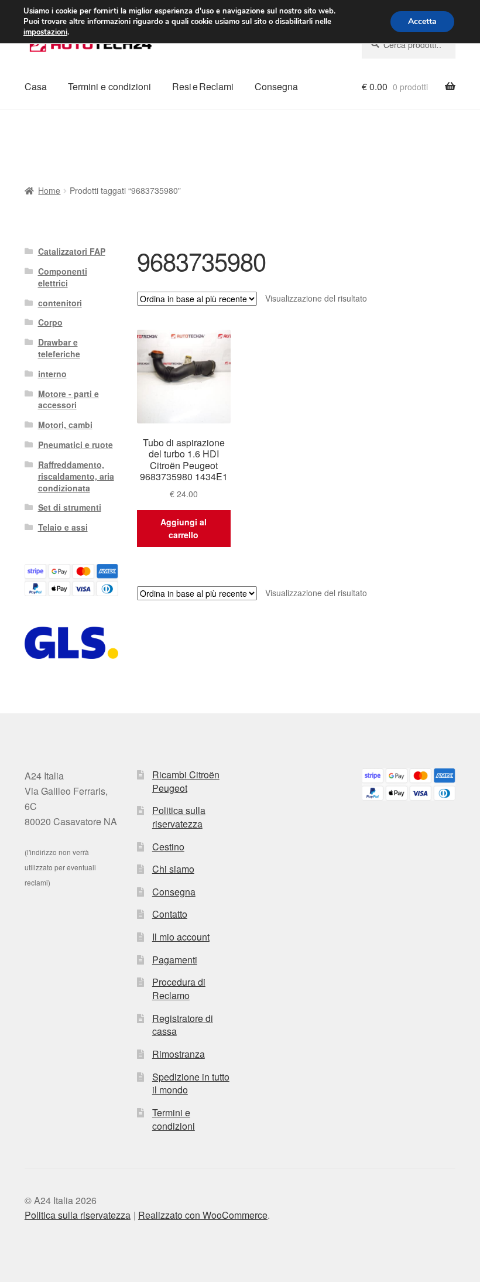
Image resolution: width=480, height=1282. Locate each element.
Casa (36, 86)
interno (52, 374)
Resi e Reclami (203, 86)
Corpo (50, 322)
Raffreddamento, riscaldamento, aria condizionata (76, 476)
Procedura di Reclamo (178, 988)
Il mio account (181, 936)
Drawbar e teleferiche (59, 348)
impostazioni (45, 32)
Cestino (168, 846)
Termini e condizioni (109, 86)
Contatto (169, 914)
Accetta (422, 21)
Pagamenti (174, 959)
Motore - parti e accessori (68, 399)
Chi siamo (173, 869)
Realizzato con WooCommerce (203, 1215)
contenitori (60, 303)
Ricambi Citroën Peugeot (186, 781)
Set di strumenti (69, 507)
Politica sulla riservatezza (178, 817)
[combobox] (408, 44)
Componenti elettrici (62, 277)
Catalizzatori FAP (71, 251)
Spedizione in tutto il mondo (190, 1083)
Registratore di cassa (182, 1024)
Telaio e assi (63, 527)
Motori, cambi (65, 424)
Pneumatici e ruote (75, 444)
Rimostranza (178, 1054)
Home (49, 190)
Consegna (276, 86)
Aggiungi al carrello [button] (183, 528)
